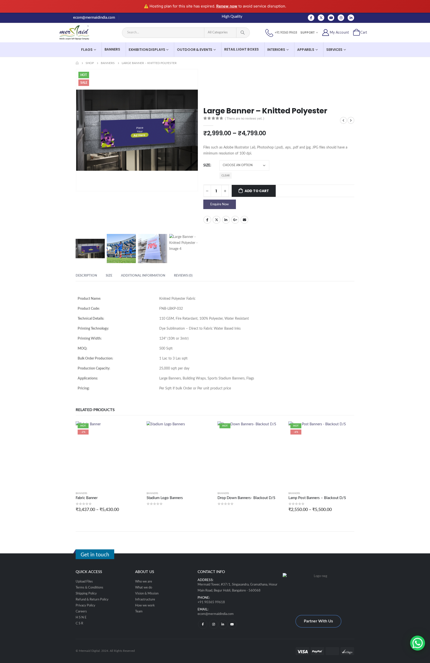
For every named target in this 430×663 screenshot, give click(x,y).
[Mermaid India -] (78, 32)
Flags (86, 49)
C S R (79, 623)
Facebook (207, 220)
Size (206, 165)
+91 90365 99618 (211, 602)
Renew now (226, 6)
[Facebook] (311, 17)
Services (334, 49)
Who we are (143, 581)
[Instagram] (341, 17)
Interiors (276, 49)
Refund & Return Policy (92, 599)
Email (244, 220)
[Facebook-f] (202, 624)
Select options (133, 429)
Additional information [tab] (143, 275)
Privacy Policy (85, 605)
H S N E (81, 617)
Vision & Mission (147, 593)
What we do (143, 587)
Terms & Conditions (89, 587)
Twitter (216, 220)
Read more (204, 429)
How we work (145, 605)
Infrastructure (145, 599)
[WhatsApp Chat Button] (417, 643)
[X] (321, 17)
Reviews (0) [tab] (183, 275)
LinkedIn (226, 220)
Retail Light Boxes (241, 49)
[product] (180, 454)
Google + (235, 220)
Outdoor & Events (194, 49)
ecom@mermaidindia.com (94, 17)
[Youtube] (331, 17)
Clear (225, 175)
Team (139, 611)
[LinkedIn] (351, 17)
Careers (81, 611)
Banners (112, 49)
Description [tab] (86, 275)
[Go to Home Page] (77, 63)
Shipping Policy (86, 593)
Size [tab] (109, 275)
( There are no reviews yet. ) (244, 118)
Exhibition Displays (147, 49)
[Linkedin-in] (222, 624)
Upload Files (84, 581)
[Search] (243, 33)
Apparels (305, 49)
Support (307, 32)
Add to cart (257, 190)
